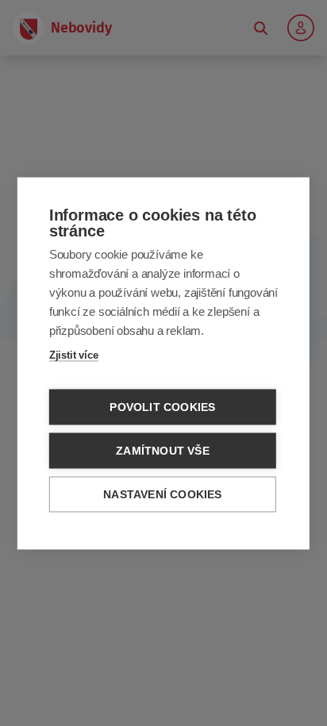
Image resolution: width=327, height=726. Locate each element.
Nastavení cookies (162, 494)
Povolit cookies (162, 407)
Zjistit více (73, 354)
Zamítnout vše (163, 450)
